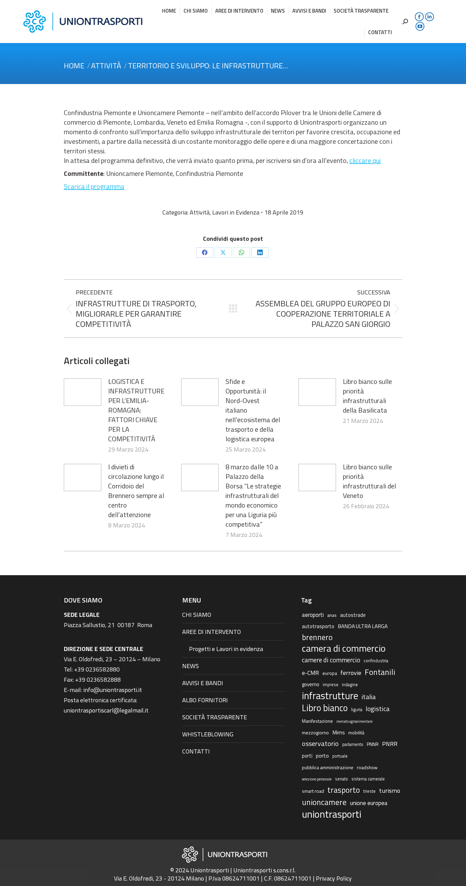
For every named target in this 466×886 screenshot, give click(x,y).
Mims (338, 732)
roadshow (367, 767)
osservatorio (320, 743)
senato (341, 779)
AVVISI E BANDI (202, 683)
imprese (330, 684)
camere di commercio (331, 660)
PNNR (373, 744)
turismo (389, 790)
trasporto (343, 790)
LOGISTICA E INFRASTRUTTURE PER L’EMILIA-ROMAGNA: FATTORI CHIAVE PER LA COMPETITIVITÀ (136, 410)
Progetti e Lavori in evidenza (226, 648)
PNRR (389, 743)
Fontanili (380, 672)
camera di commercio (343, 648)
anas (332, 615)
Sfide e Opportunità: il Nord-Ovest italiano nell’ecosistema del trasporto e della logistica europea (252, 410)
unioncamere (324, 802)
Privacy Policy (334, 878)
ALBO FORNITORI (205, 700)
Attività (199, 212)
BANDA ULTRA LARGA (363, 626)
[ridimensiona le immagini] (82, 392)
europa (329, 673)
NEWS (190, 665)
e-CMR (310, 672)
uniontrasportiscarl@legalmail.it (106, 710)
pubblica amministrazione (327, 767)
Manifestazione (317, 720)
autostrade (353, 615)
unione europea (369, 803)
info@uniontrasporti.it (112, 689)
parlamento (352, 744)
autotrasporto (318, 626)
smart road (313, 790)
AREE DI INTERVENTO (211, 631)
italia (369, 697)
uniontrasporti (331, 814)
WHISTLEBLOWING (207, 734)
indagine (350, 684)
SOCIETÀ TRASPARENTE (214, 717)
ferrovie (350, 672)
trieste (369, 791)
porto (322, 755)
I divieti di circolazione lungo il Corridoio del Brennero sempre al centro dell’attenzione (136, 491)
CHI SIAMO (196, 614)
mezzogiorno (315, 732)
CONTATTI (196, 751)
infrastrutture (330, 696)
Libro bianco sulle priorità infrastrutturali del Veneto (369, 481)
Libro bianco (325, 708)
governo (310, 684)
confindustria (376, 660)
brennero (317, 637)
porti (307, 756)
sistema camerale (368, 779)
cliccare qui (365, 160)
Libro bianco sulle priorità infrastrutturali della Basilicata (367, 396)
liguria (356, 709)
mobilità (356, 732)
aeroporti (313, 614)
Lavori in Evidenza (235, 212)
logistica (378, 709)
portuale (340, 756)
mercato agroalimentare (354, 721)
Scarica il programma (94, 186)
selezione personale (317, 779)
